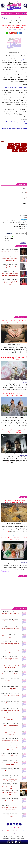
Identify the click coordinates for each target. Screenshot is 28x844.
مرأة (26, 18)
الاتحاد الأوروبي (24, 60)
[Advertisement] (14, 167)
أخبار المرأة (10, 144)
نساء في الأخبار (21, 18)
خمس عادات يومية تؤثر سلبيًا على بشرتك (10, 755)
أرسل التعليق (23, 242)
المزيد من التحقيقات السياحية (8, 534)
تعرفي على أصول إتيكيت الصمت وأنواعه (9, 680)
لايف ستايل (23, 144)
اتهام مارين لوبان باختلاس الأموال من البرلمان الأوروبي (15, 87)
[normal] (4, 18)
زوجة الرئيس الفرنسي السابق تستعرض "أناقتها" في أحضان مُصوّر (14, 128)
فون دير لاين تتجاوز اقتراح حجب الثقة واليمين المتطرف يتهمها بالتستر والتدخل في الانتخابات (10, 275)
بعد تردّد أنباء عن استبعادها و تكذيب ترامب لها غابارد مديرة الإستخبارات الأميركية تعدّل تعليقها (10, 282)
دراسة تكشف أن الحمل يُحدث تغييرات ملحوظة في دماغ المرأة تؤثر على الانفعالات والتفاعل (10, 786)
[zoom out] (7, 18)
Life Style (17, 144)
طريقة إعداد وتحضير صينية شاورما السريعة (10, 702)
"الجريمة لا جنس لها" (21, 147)
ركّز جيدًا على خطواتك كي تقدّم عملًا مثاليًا (10, 628)
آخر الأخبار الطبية (6, 571)
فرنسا (15, 92)
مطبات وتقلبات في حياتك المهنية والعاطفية (10, 613)
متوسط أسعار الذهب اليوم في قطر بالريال (10, 695)
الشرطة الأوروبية (11, 147)
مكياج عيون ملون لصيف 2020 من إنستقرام (10, 800)
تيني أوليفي (15, 150)
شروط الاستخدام (23, 219)
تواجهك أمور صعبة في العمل (10, 620)
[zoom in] (2, 18)
